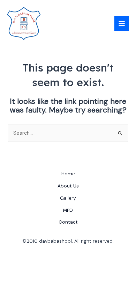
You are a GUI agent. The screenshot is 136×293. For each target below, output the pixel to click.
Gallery (68, 198)
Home (68, 173)
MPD (68, 210)
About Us (68, 186)
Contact (68, 222)
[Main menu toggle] (121, 23)
